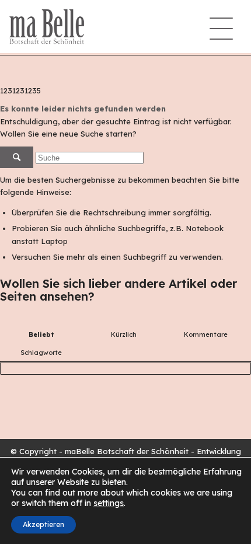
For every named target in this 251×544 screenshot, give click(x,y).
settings (108, 503)
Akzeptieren (43, 524)
